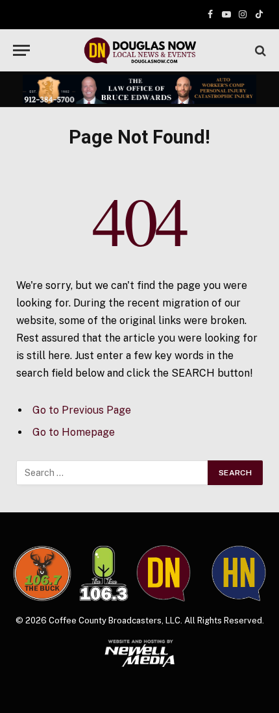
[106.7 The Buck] (42, 573)
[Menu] (21, 50)
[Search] (259, 50)
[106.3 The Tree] (103, 573)
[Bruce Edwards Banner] (139, 89)
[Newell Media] (139, 653)
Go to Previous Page (81, 410)
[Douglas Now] (139, 50)
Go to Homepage (73, 432)
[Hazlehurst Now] (239, 573)
